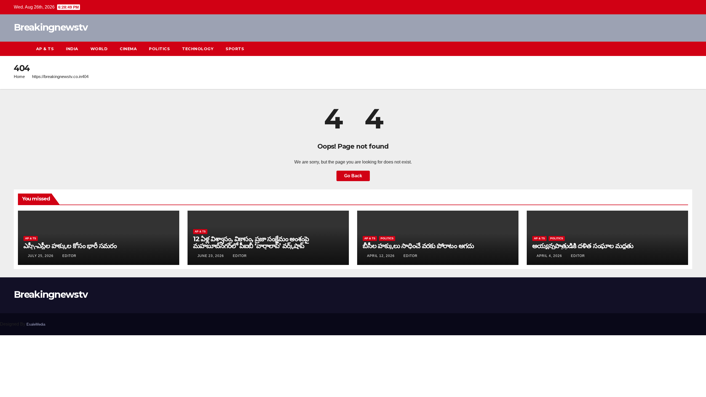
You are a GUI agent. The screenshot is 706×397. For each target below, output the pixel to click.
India (72, 48)
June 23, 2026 (211, 256)
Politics (159, 48)
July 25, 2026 (41, 256)
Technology (197, 48)
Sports (235, 48)
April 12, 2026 (381, 256)
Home (19, 76)
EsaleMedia (35, 324)
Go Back (353, 175)
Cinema (128, 48)
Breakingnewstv (50, 27)
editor (69, 256)
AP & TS (45, 48)
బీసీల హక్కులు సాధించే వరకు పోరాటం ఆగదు (418, 246)
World (99, 48)
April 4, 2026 (550, 256)
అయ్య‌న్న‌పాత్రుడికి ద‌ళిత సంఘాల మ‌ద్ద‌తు (582, 246)
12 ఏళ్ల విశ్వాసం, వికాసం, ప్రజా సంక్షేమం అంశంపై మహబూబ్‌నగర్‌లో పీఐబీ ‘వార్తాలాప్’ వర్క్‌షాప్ (251, 242)
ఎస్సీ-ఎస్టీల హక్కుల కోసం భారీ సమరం (70, 246)
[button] (678, 48)
